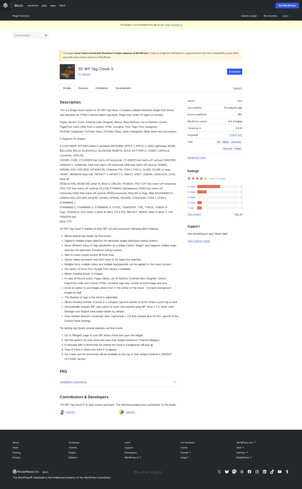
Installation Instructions (73, 381)
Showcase (74, 442)
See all (238, 214)
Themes (73, 447)
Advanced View (196, 157)
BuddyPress (244, 457)
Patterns (73, 457)
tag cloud (227, 148)
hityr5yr (86, 74)
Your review (194, 214)
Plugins (72, 452)
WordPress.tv (133, 457)
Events (184, 447)
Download (234, 71)
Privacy (16, 457)
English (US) (236, 135)
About (16, 442)
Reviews (83, 88)
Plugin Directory (21, 15)
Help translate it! (173, 24)
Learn (127, 442)
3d (218, 142)
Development (123, 88)
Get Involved (187, 442)
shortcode (236, 142)
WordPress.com (246, 442)
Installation (101, 88)
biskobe (130, 412)
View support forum (198, 241)
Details (67, 88)
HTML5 (225, 142)
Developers (131, 452)
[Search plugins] (46, 35)
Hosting (17, 452)
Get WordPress (287, 5)
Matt (240, 447)
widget (238, 148)
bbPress (242, 452)
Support (237, 88)
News (15, 447)
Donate (186, 452)
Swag (185, 457)
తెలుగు (45, 472)
